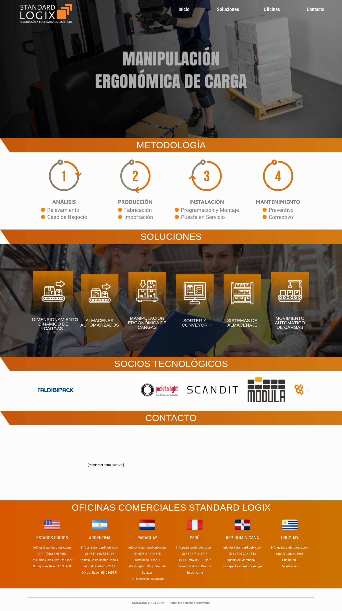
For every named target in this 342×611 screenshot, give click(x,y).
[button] (34, 391)
